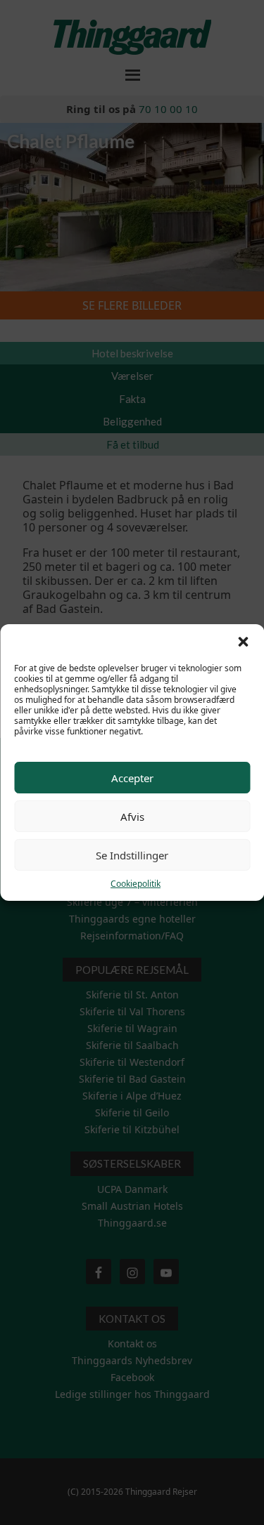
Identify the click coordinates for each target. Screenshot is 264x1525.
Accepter (132, 778)
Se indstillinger (132, 855)
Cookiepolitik (136, 884)
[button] (243, 642)
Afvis (132, 817)
